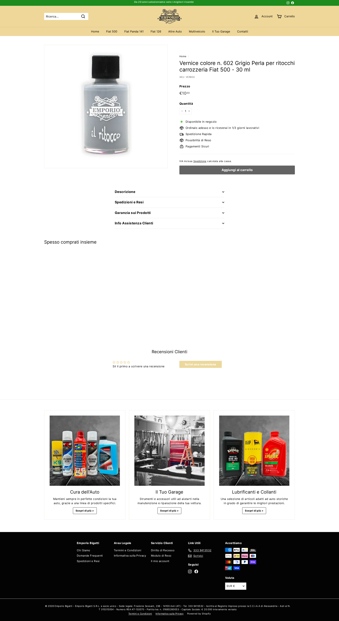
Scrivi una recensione (200, 364)
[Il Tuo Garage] (169, 451)
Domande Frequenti (90, 555)
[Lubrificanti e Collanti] (254, 451)
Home (95, 31)
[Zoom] (105, 106)
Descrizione (125, 192)
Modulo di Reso (161, 555)
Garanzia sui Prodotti (133, 213)
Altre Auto (175, 31)
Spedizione (199, 161)
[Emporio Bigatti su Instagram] (190, 571)
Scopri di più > (85, 510)
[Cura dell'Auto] (85, 451)
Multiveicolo (197, 31)
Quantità (186, 103)
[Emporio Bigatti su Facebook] (196, 571)
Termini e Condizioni (127, 550)
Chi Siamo (83, 550)
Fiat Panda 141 (134, 31)
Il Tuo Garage (221, 31)
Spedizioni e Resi (129, 202)
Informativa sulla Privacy (130, 555)
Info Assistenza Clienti (134, 223)
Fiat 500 (111, 31)
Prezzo (184, 86)
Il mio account (160, 561)
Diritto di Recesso (162, 550)
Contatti (242, 31)
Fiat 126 (156, 31)
